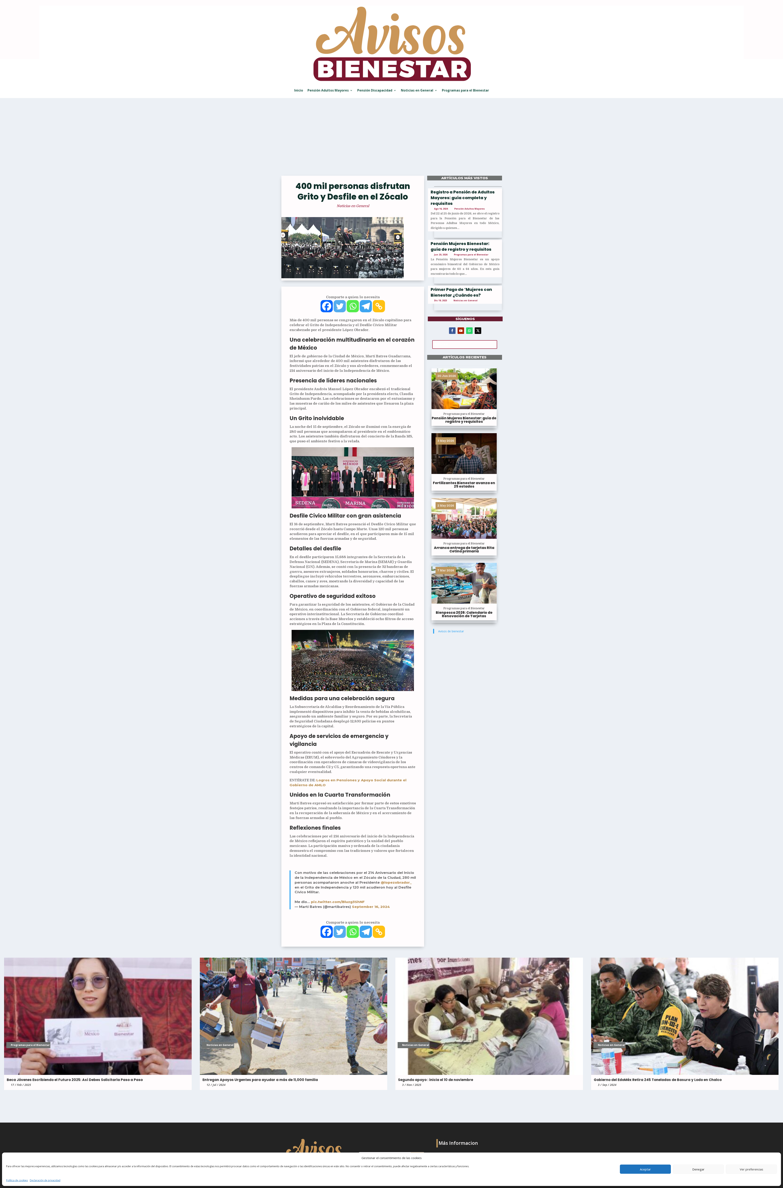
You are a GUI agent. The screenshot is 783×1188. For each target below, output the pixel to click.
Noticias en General (417, 90)
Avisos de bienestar (451, 631)
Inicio (298, 90)
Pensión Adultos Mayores (328, 90)
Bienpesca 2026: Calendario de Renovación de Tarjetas (464, 614)
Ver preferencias (751, 1169)
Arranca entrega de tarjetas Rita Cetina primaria (464, 549)
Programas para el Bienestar (465, 90)
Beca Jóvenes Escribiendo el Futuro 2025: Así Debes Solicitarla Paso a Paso (75, 1079)
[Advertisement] (391, 139)
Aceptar (645, 1169)
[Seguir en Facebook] (452, 330)
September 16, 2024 (371, 907)
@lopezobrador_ (396, 882)
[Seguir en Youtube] (461, 330)
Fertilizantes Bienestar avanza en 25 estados (464, 484)
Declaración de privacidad (45, 1180)
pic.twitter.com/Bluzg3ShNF (338, 902)
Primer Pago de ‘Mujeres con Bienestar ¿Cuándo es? (461, 292)
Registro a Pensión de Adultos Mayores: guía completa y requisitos (463, 197)
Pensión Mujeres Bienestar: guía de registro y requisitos (461, 246)
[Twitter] (340, 306)
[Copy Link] (379, 306)
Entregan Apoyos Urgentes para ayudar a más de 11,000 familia (260, 1079)
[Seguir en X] (478, 330)
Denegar (698, 1169)
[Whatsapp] (353, 306)
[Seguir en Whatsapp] (469, 330)
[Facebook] (327, 306)
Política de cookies (17, 1180)
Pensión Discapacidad (374, 90)
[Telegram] (366, 306)
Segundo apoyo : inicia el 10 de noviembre (435, 1079)
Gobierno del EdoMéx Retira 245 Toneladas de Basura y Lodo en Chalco (658, 1079)
